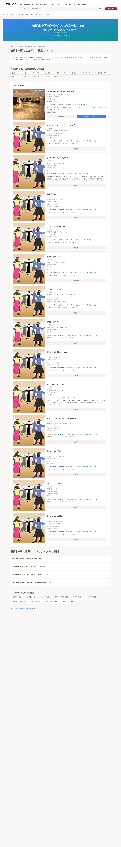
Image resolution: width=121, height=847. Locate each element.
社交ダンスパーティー (69, 4)
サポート (44, 8)
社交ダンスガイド (82, 4)
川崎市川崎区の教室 (52, 601)
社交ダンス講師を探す (42, 4)
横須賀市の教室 (19, 601)
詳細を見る (61, 116)
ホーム (6, 14)
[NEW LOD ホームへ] (10, 4)
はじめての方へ (25, 8)
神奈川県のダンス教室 (22, 14)
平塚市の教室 (78, 597)
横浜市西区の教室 (69, 601)
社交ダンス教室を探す (26, 4)
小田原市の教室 (92, 597)
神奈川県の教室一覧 (30, 46)
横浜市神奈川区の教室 (62, 597)
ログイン (101, 8)
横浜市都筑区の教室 (35, 601)
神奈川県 (12, 14)
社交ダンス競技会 (55, 4)
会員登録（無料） (111, 8)
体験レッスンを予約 (91, 116)
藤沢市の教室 (18, 597)
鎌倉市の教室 (46, 597)
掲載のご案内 (35, 8)
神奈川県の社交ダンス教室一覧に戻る (23, 608)
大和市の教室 (32, 597)
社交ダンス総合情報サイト (58, 35)
